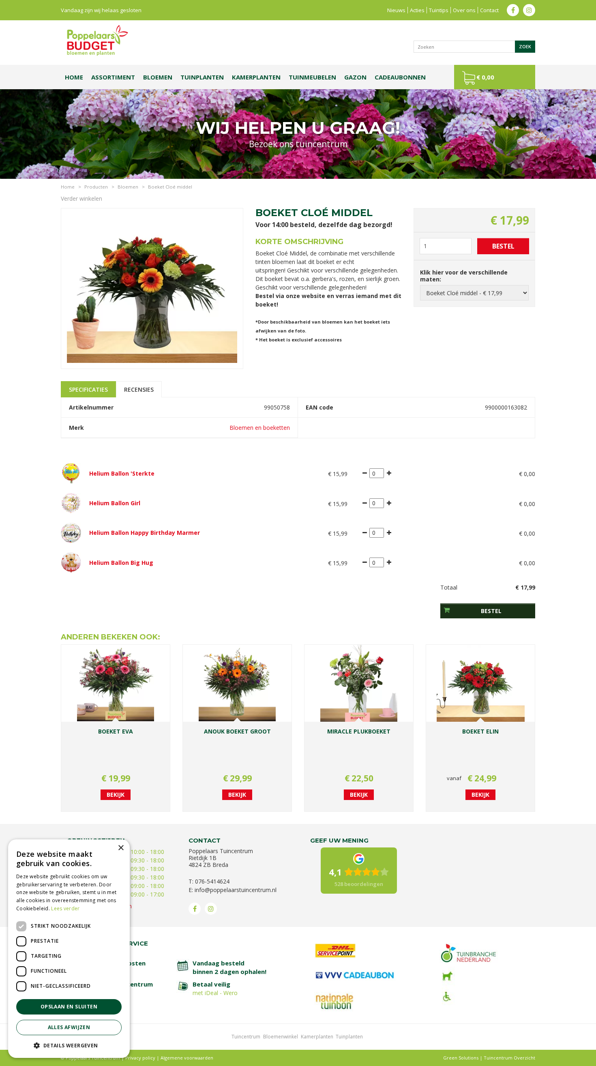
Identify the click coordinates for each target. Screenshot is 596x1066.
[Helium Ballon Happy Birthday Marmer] (71, 532)
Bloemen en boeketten (259, 427)
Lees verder (65, 908)
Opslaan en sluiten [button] (69, 1006)
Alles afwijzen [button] (69, 1027)
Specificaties (88, 389)
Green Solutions (460, 1058)
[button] (69, 1045)
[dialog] (69, 948)
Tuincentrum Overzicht (509, 1058)
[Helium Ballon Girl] (71, 502)
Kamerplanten (317, 1037)
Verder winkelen (81, 198)
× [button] (121, 848)
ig (529, 10)
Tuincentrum (246, 1037)
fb (513, 10)
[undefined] (152, 287)
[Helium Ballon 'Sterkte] (71, 472)
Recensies (139, 389)
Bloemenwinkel (280, 1037)
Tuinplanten (349, 1037)
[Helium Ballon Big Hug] (71, 562)
